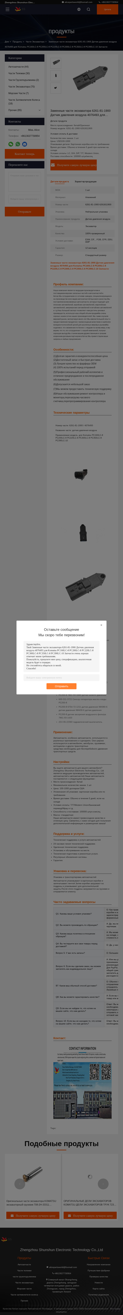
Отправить (61, 686)
